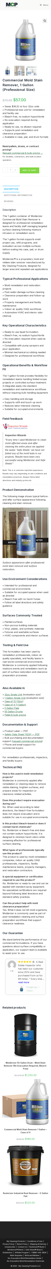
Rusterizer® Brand (36, 1247)
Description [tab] (11, 189)
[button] (44, 21)
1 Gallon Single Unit (15, 698)
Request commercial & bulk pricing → (23, 153)
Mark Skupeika (16, 1255)
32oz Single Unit (13, 694)
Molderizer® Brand (15, 1250)
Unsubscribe (10, 1247)
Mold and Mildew (32, 1255)
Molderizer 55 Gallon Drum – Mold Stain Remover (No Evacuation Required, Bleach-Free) (25, 1066)
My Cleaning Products (16, 1241)
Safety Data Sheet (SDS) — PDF (22, 734)
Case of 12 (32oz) (14, 701)
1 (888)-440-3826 (38, 1252)
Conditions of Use (34, 1241)
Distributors (7, 1252)
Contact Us (22, 1247)
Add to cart (29, 170)
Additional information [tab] (18, 195)
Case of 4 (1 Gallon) (15, 704)
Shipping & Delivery (38, 1244)
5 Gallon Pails (12, 708)
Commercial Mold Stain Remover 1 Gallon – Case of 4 (25, 1131)
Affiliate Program (22, 1252)
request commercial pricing (27, 741)
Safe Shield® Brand (34, 1250)
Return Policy (22, 1244)
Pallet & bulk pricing (15, 714)
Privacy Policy (8, 1244)
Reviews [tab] (8, 201)
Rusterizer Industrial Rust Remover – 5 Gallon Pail (25, 1194)
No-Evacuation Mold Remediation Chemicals (25, 1261)
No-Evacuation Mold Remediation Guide (24, 1258)
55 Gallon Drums (14, 711)
